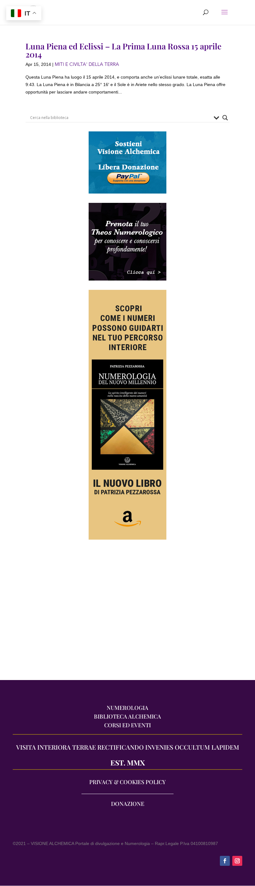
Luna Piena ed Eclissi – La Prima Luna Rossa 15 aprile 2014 (123, 50)
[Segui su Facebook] (225, 861)
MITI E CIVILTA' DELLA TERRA (87, 64)
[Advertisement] (128, 612)
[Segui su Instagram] (237, 861)
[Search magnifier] (225, 117)
